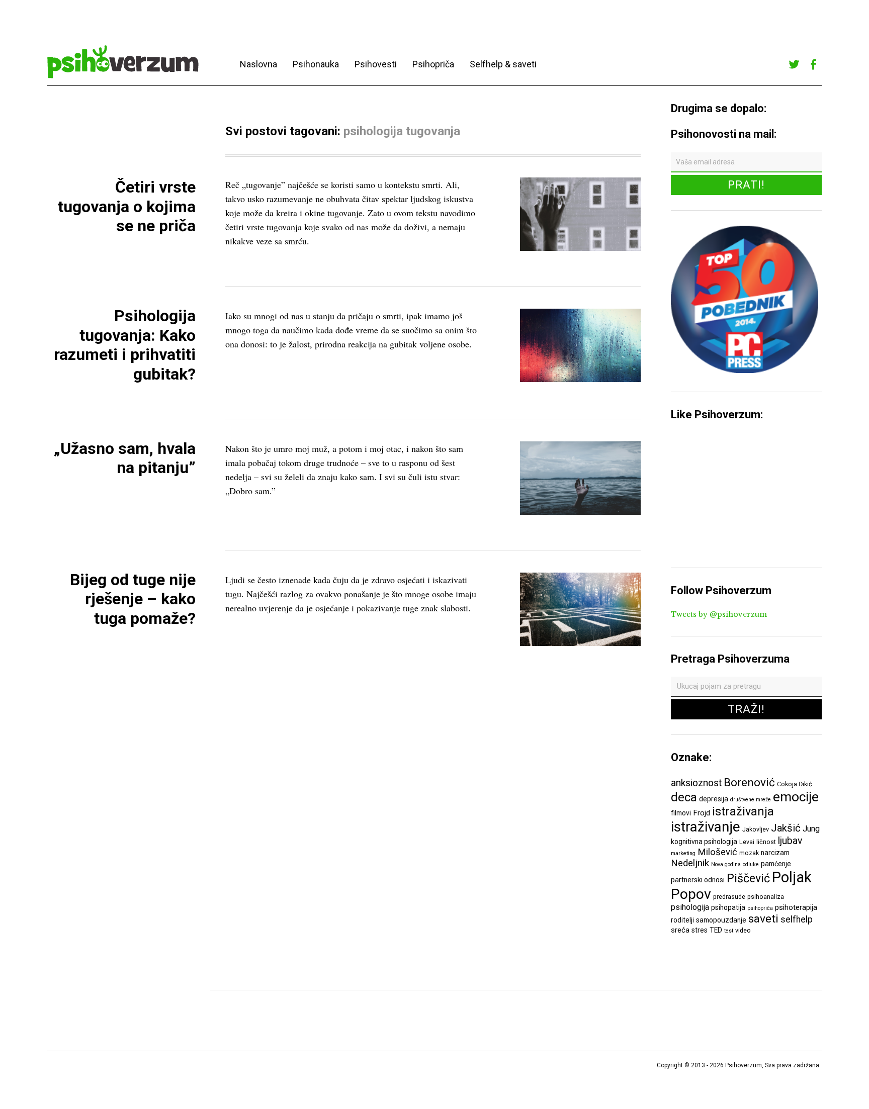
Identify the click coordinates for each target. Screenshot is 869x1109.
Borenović (749, 782)
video (743, 930)
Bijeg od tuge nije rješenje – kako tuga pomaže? (133, 599)
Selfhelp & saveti (503, 64)
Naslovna (258, 64)
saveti (763, 918)
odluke (751, 864)
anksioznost (696, 783)
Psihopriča (433, 64)
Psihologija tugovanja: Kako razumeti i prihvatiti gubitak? (125, 344)
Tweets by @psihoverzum (719, 614)
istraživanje (705, 826)
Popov (691, 894)
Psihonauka (316, 64)
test (728, 931)
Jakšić (786, 828)
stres (699, 930)
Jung (811, 829)
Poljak (792, 877)
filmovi (681, 813)
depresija (713, 799)
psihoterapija (796, 907)
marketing (683, 853)
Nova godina (726, 864)
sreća (680, 930)
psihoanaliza (765, 896)
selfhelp (796, 919)
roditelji (682, 920)
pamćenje (776, 864)
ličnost (766, 842)
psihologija (690, 907)
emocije (796, 796)
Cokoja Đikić (794, 784)
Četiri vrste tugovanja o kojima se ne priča (127, 206)
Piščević (748, 878)
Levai (746, 842)
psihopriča (760, 908)
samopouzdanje (721, 920)
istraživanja (743, 811)
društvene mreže (750, 799)
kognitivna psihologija (704, 842)
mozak (749, 853)
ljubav (790, 841)
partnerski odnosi (698, 880)
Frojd (701, 812)
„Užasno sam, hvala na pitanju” (125, 458)
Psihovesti (376, 64)
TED (716, 930)
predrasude (729, 896)
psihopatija (728, 907)
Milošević (717, 852)
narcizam (775, 853)
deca (684, 797)
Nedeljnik (690, 863)
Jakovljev (755, 829)
